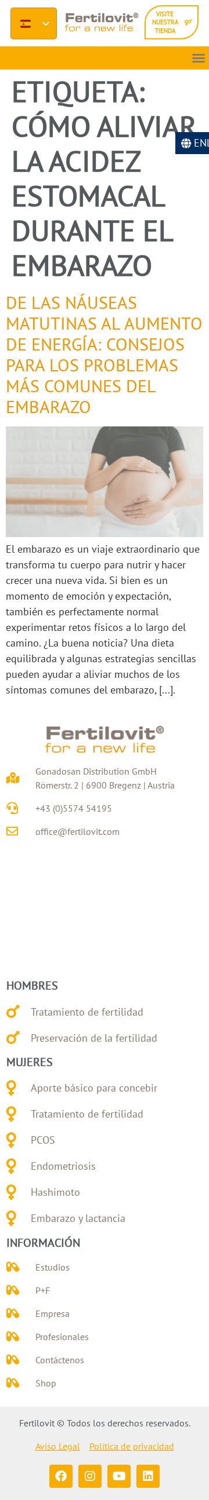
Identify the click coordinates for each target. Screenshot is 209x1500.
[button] (198, 58)
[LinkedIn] (148, 1476)
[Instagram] (90, 1476)
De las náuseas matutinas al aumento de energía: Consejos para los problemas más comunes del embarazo (104, 354)
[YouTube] (119, 1476)
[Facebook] (61, 1476)
